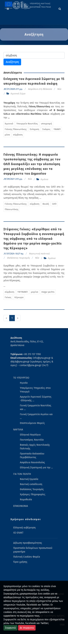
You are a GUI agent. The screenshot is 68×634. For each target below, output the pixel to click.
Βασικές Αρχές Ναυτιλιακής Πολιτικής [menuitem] (35, 446)
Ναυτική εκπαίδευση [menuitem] (31, 484)
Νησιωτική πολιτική (39, 253)
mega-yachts (47, 292)
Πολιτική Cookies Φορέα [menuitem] (26, 556)
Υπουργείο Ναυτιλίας (27, 123)
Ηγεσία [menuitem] (24, 382)
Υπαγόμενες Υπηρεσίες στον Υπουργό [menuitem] (35, 389)
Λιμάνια (44, 179)
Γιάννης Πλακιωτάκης (16, 129)
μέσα (7, 134)
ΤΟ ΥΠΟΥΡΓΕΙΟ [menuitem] (21, 377)
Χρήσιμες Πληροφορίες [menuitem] (32, 494)
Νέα (59, 89)
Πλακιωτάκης (11, 209)
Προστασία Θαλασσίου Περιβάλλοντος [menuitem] (32, 455)
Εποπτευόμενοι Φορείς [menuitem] (32, 423)
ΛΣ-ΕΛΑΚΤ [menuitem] (18, 532)
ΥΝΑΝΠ (57, 129)
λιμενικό (9, 123)
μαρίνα (34, 292)
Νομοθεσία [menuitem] (26, 499)
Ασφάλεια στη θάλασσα (40, 89)
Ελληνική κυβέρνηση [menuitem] (24, 527)
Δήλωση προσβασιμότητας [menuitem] (27, 542)
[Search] (60, 8)
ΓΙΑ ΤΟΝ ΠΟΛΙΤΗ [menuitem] (22, 474)
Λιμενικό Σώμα (17, 93)
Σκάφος (46, 129)
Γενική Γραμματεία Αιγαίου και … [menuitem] (36, 416)
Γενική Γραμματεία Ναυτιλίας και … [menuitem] (35, 407)
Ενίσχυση (34, 129)
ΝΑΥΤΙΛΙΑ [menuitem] (18, 429)
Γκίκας (8, 297)
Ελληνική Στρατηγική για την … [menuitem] (36, 467)
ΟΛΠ (54, 204)
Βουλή (46, 204)
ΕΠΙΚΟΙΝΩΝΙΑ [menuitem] (20, 506)
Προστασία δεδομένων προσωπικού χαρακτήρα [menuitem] (32, 550)
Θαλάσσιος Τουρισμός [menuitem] (32, 489)
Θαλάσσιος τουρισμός (18, 257)
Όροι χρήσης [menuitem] (20, 561)
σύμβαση (18, 134)
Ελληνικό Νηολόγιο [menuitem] (30, 434)
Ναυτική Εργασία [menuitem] (29, 479)
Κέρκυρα (19, 297)
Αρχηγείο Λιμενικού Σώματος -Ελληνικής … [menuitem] (35, 398)
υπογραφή (46, 123)
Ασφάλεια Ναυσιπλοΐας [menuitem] (32, 462)
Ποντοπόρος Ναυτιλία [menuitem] (32, 439)
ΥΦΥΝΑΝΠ (22, 292)
